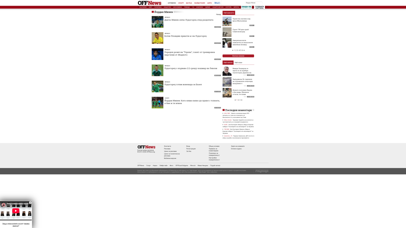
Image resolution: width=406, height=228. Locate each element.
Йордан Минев (163, 12)
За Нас (188, 151)
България (143, 7)
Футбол (167, 17)
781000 (226, 129)
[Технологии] (217, 3)
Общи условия (214, 146)
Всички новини (238, 56)
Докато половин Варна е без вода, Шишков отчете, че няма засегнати (242, 93)
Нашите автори (217, 7)
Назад (218, 14)
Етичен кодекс (236, 149)
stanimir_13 (228, 136)
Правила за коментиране (213, 150)
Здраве (207, 7)
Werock (192, 165)
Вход (188, 146)
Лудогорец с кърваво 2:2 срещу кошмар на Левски (190, 68)
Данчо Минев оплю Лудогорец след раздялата (188, 19)
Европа (236, 7)
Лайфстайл (199, 3)
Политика (158, 7)
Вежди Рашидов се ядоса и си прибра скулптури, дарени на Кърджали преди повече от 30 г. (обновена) (242, 73)
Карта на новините (238, 146)
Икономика (177, 7)
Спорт (181, 3)
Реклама (167, 149)
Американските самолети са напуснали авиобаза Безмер (243, 42)
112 (193, 7)
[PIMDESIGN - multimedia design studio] (261, 172)
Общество (167, 7)
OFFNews (140, 165)
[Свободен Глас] (246, 8)
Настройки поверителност (214, 159)
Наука (189, 3)
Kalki (226, 124)
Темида (187, 7)
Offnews (172, 3)
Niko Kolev (228, 120)
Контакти (167, 146)
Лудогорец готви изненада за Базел (183, 84)
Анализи (199, 7)
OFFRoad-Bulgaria (182, 165)
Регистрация (191, 149)
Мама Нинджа (203, 165)
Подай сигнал (215, 165)
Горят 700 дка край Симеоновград (241, 30)
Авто (209, 3)
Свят (150, 7)
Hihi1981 (227, 113)
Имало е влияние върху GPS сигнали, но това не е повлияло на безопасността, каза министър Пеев (236, 115)
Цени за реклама (170, 151)
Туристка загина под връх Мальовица (241, 20)
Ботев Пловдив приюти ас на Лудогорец (185, 36)
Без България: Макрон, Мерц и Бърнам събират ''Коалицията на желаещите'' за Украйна (238, 131)
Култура (228, 7)
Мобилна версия (170, 158)
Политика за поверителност (214, 154)
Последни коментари (238, 110)
